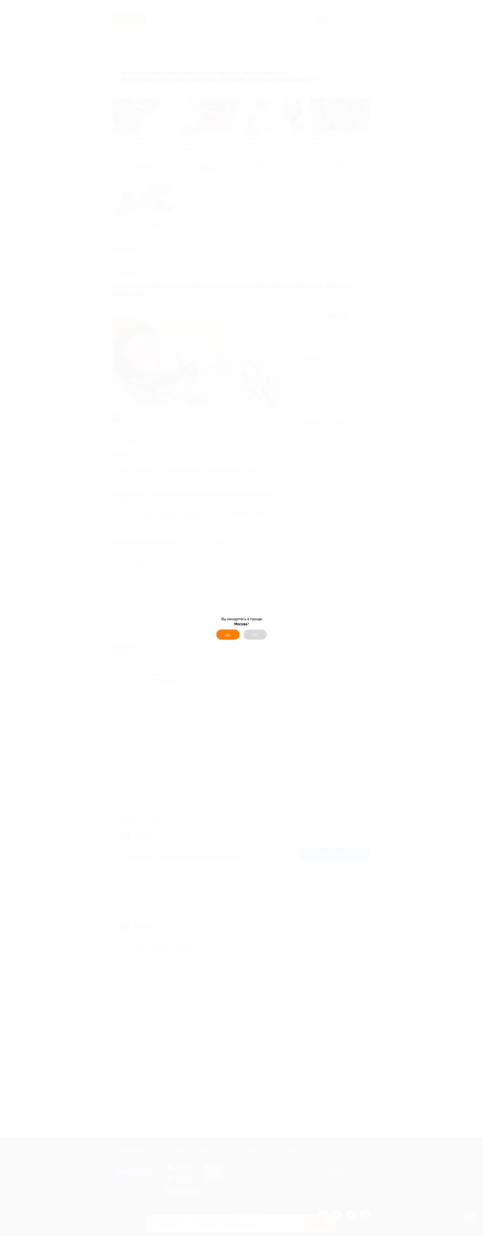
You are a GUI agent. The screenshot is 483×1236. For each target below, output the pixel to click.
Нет (255, 635)
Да (228, 635)
